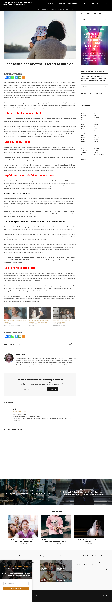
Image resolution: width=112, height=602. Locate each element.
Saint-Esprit (84, 144)
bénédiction (97, 115)
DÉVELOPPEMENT (73, 3)
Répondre (73, 408)
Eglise (96, 122)
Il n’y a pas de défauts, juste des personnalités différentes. (22, 541)
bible (95, 113)
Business (83, 115)
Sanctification (98, 146)
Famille (96, 124)
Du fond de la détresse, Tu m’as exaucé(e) (89, 541)
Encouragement (10, 68)
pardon (83, 137)
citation (96, 117)
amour (96, 111)
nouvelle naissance (99, 133)
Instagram (100, 3)
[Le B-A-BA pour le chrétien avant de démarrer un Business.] (64, 313)
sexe (82, 148)
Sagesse (96, 141)
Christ (83, 117)
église (96, 157)
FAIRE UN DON (52, 3)
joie (95, 128)
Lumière (96, 130)
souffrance (84, 150)
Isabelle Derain (21, 355)
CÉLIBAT (84, 3)
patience (96, 137)
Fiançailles (84, 126)
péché (83, 141)
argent (83, 113)
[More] (23, 77)
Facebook (97, 3)
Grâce (83, 128)
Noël (82, 135)
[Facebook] (6, 77)
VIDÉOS (92, 3)
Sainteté (96, 144)
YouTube (103, 3)
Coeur (83, 119)
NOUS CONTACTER (43, 9)
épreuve (83, 159)
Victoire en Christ (99, 155)
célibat (83, 122)
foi (95, 126)
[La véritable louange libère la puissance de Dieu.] (15, 313)
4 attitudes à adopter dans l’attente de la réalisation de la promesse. (56, 541)
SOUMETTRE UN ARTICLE (57, 9)
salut (82, 146)
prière (96, 139)
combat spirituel (98, 119)
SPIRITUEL (62, 3)
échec (83, 157)
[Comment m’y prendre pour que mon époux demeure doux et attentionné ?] (40, 313)
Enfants (83, 124)
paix (95, 135)
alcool (83, 111)
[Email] (19, 77)
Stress (96, 150)
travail (96, 152)
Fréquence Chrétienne (18, 3)
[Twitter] (9, 77)
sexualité (96, 148)
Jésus (83, 130)
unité (82, 155)
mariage (83, 133)
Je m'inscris (17, 588)
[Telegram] (16, 77)
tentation (83, 152)
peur (82, 139)
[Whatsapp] (12, 77)
